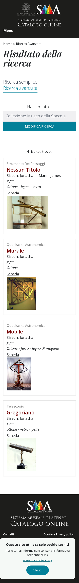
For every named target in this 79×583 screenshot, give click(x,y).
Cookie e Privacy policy (59, 534)
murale (15, 250)
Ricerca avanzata (20, 88)
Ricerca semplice (20, 81)
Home (7, 43)
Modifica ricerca (39, 126)
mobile (15, 331)
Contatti (8, 534)
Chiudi (37, 570)
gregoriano (20, 412)
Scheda (13, 193)
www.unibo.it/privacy (37, 560)
